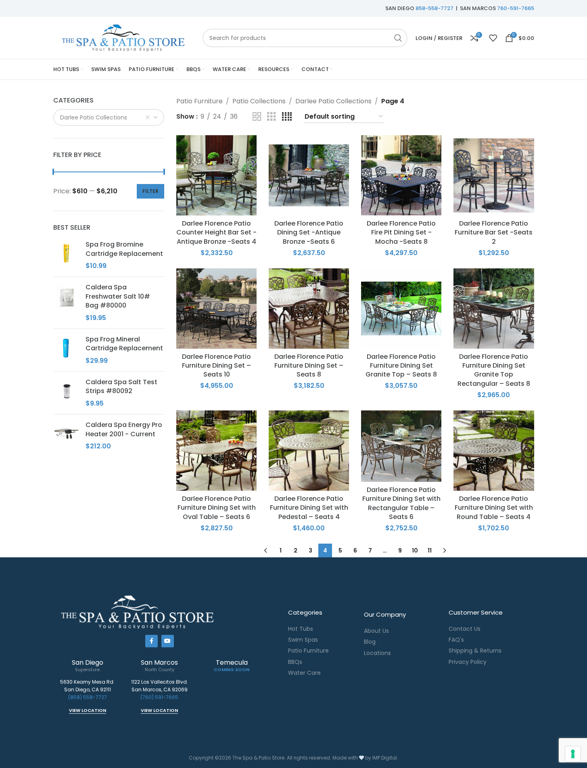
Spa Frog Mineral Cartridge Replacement (124, 344)
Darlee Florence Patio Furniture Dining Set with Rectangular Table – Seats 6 (401, 503)
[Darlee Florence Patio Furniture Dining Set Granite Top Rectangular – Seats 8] (493, 308)
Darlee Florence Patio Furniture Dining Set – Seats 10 (216, 365)
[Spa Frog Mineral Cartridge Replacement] (66, 350)
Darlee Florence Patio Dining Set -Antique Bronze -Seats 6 (308, 232)
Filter (150, 191)
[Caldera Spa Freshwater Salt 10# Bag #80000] (66, 302)
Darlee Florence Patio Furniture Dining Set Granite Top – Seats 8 (401, 365)
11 (430, 550)
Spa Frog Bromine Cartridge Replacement (124, 249)
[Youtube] (167, 641)
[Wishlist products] (493, 38)
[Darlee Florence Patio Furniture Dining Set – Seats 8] (309, 308)
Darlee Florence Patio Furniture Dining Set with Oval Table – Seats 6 (217, 507)
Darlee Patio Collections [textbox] (93, 117)
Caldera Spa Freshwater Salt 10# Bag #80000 (118, 296)
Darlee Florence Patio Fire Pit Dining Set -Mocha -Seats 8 (401, 232)
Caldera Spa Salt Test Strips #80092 (121, 387)
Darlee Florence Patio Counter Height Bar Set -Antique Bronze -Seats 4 (216, 232)
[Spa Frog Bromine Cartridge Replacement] (66, 255)
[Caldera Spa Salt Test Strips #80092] (66, 393)
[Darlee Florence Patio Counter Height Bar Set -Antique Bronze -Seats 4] (216, 175)
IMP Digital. (385, 757)
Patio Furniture (199, 101)
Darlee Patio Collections (333, 101)
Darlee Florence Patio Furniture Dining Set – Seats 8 (308, 365)
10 (415, 550)
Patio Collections (259, 101)
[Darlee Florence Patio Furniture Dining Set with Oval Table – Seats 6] (216, 450)
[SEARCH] (398, 38)
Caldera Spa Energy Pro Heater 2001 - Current (124, 429)
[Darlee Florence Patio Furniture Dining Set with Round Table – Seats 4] (493, 450)
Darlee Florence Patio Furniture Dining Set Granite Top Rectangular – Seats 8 (493, 370)
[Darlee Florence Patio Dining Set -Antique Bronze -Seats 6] (309, 175)
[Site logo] (123, 37)
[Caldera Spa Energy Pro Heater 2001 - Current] (66, 436)
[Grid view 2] (257, 117)
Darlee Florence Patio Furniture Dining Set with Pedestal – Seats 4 (309, 507)
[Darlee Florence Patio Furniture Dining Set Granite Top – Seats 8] (401, 308)
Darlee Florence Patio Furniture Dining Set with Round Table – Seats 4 (494, 507)
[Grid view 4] (287, 117)
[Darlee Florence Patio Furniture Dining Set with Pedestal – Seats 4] (309, 450)
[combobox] (109, 117)
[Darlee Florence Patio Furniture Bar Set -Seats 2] (493, 175)
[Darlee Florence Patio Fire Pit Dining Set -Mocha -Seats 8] (401, 175)
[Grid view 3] (271, 117)
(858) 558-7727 (87, 697)
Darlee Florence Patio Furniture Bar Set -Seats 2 (494, 232)
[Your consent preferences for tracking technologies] (573, 754)
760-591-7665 (515, 8)
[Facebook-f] (151, 641)
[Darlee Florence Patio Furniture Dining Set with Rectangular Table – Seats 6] (401, 446)
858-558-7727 (434, 8)
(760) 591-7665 (159, 697)
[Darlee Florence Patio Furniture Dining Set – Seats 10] (216, 308)
